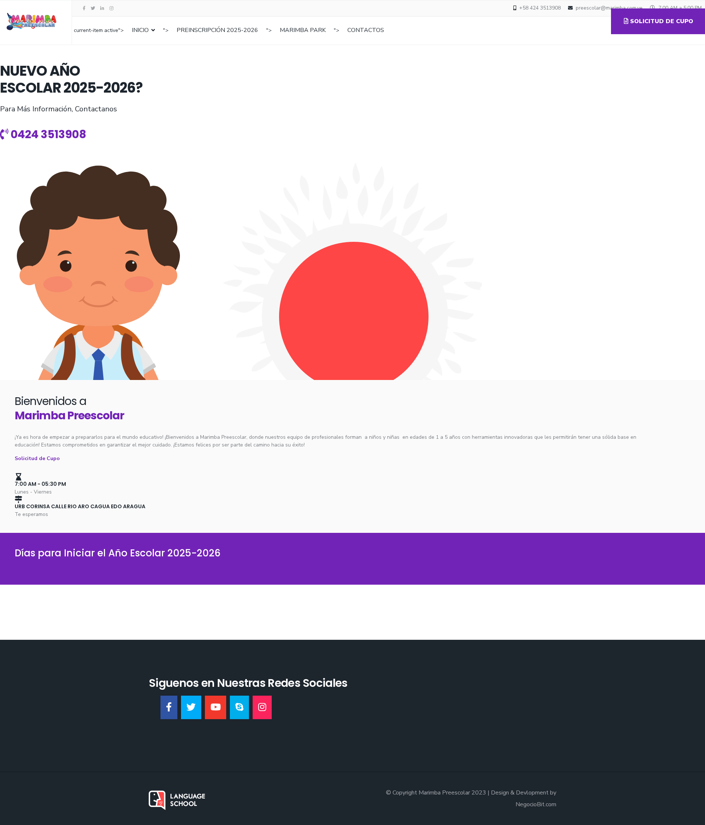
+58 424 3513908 (540, 7)
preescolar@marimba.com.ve (609, 7)
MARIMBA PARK (303, 30)
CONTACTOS (365, 30)
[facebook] (84, 8)
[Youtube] (215, 707)
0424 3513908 (47, 134)
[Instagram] (111, 8)
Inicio (140, 30)
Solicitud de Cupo (37, 458)
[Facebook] (168, 707)
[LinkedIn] (102, 8)
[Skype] (239, 707)
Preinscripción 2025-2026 (217, 30)
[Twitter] (191, 707)
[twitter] (93, 8)
